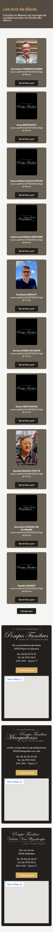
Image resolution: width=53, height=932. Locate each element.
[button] (26, 611)
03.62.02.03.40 (28, 756)
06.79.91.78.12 (29, 657)
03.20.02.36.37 (28, 859)
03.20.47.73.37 (28, 654)
